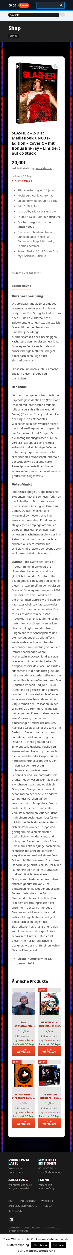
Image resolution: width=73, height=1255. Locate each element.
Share (13, 35)
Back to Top (62, 11)
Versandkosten (44, 168)
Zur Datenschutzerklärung (36, 1250)
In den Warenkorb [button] (24, 1051)
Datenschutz (27, 1201)
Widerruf (47, 1201)
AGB (10, 1201)
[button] (55, 65)
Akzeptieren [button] (40, 1245)
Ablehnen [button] (58, 1245)
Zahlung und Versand (22, 1205)
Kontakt (48, 1205)
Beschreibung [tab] (21, 286)
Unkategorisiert (32, 272)
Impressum (15, 1210)
